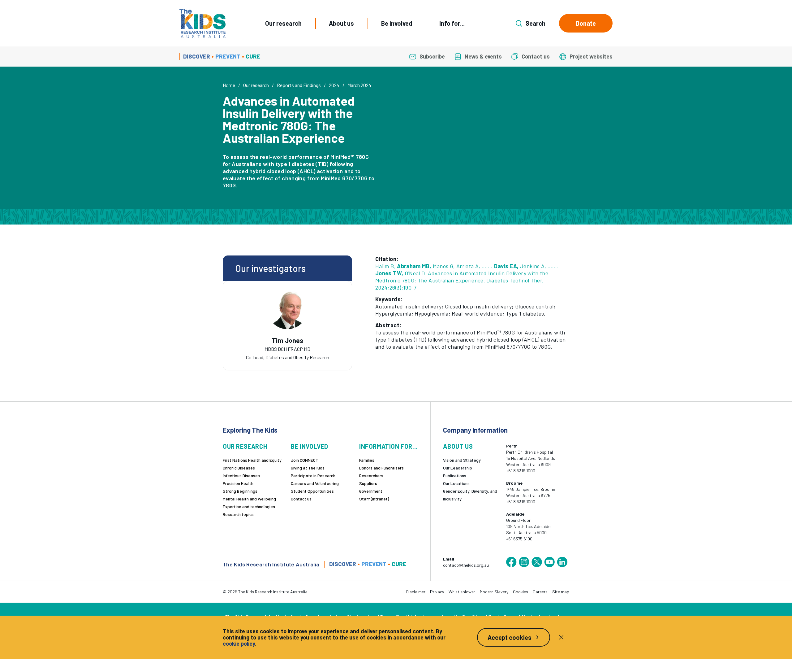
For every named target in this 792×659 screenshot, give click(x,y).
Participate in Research (313, 475)
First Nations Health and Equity (252, 460)
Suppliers (368, 483)
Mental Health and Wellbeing (249, 498)
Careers (540, 591)
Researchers (371, 475)
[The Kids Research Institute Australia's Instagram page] (524, 562)
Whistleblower (462, 591)
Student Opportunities (312, 491)
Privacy (437, 591)
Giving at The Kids (308, 467)
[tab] (284, 343)
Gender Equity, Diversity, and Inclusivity (470, 494)
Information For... (388, 446)
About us (341, 23)
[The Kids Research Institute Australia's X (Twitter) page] (537, 562)
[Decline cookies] (561, 637)
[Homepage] (202, 23)
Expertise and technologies (249, 506)
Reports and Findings (299, 85)
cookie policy (239, 643)
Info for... (452, 23)
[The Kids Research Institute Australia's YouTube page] (549, 562)
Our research (283, 23)
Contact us (301, 498)
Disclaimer (415, 591)
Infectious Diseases (241, 475)
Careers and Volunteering (315, 483)
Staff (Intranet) (374, 498)
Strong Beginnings (240, 491)
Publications (454, 475)
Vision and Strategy (462, 460)
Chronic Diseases (239, 467)
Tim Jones (287, 340)
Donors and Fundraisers (381, 467)
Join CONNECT (304, 460)
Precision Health (238, 483)
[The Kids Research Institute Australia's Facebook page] (511, 562)
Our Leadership (457, 467)
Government (370, 491)
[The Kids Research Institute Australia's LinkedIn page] (562, 562)
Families (366, 460)
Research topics (238, 514)
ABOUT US (458, 446)
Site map (560, 591)
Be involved (396, 23)
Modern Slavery (494, 591)
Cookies (520, 591)
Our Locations (456, 483)
